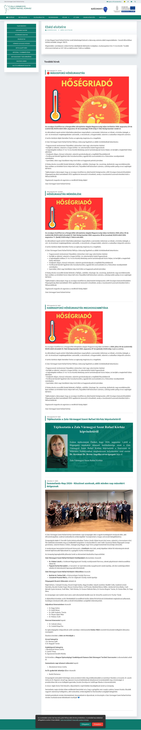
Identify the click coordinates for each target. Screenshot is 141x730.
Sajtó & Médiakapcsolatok (21, 65)
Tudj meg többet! (65, 720)
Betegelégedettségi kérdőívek (21, 56)
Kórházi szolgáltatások (21, 43)
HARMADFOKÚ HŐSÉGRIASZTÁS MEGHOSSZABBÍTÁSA (77, 308)
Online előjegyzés (89, 17)
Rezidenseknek (53, 17)
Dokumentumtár (21, 30)
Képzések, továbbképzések (21, 52)
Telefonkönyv (21, 26)
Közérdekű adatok (21, 34)
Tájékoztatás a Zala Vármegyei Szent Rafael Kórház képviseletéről (84, 419)
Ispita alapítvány (21, 48)
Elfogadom (85, 724)
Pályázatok (21, 39)
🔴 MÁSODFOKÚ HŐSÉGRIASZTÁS (66, 73)
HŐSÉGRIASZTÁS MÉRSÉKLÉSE (64, 194)
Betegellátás (23, 17)
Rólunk (64, 17)
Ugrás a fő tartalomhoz (114, 1)
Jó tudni (76, 17)
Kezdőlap (11, 17)
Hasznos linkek (21, 61)
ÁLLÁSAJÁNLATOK (39, 17)
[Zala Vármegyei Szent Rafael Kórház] (17, 9)
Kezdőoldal (52, 30)
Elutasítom (97, 724)
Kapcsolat (102, 17)
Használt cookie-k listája (81, 720)
